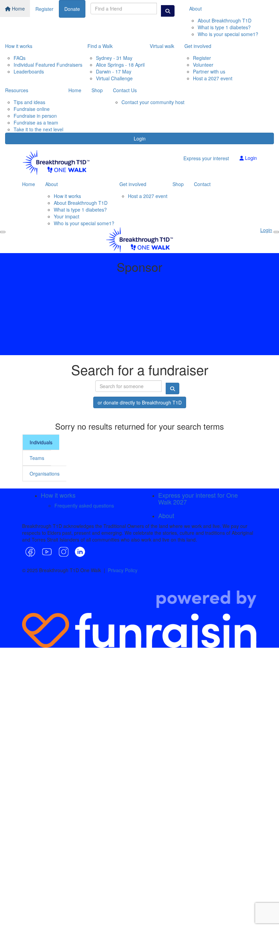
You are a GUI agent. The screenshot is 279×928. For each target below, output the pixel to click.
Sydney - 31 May (114, 57)
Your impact (66, 216)
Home (18, 8)
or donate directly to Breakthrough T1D (140, 402)
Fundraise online (32, 108)
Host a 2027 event (212, 78)
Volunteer (203, 64)
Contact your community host (152, 102)
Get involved (197, 46)
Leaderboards (29, 71)
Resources (16, 90)
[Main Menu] (2, 232)
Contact (202, 184)
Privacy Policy (122, 570)
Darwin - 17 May (113, 71)
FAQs (20, 57)
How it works (18, 46)
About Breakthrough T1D (224, 20)
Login (140, 138)
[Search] (168, 11)
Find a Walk (100, 46)
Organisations (45, 473)
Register (44, 8)
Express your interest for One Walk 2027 (198, 498)
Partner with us (209, 71)
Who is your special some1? (228, 34)
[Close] (276, 232)
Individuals (41, 442)
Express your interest (206, 158)
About (195, 8)
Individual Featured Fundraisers (48, 64)
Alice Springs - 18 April (120, 64)
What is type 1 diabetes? (224, 27)
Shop (97, 90)
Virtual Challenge (114, 78)
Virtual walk (162, 46)
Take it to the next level (38, 129)
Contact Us (125, 90)
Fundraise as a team (36, 122)
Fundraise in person (35, 115)
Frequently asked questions (84, 505)
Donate (72, 8)
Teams (37, 457)
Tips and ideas (29, 102)
